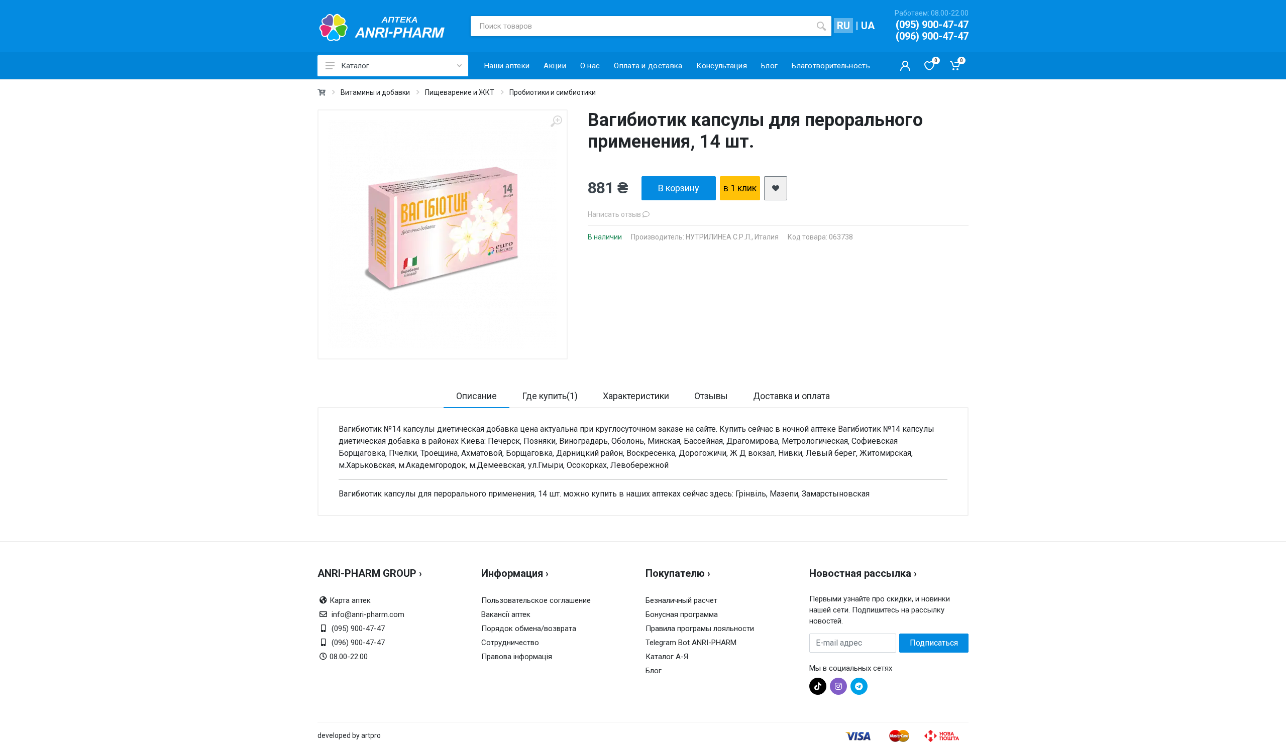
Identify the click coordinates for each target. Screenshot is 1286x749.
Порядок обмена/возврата (528, 628)
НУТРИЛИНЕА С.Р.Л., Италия (732, 237)
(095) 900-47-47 (932, 25)
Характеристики (636, 396)
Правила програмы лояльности (700, 628)
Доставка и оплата (791, 396)
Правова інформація (516, 656)
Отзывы (711, 396)
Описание (476, 396)
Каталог (355, 65)
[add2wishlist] (775, 188)
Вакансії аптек (505, 614)
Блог (654, 670)
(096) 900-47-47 (932, 36)
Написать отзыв (615, 214)
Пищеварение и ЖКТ (459, 92)
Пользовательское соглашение (536, 600)
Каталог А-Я (667, 656)
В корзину (678, 188)
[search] (821, 26)
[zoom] (556, 121)
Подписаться (934, 643)
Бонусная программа (682, 614)
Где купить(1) (550, 396)
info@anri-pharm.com (368, 614)
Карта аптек (350, 600)
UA (868, 26)
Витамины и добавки (375, 92)
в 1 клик (740, 188)
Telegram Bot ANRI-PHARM (691, 642)
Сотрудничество (510, 642)
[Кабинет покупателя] (905, 65)
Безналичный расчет (681, 600)
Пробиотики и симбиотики (552, 92)
